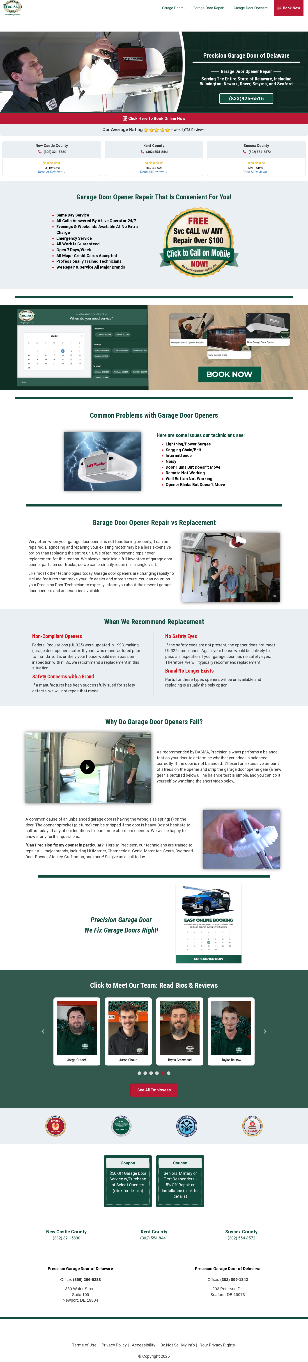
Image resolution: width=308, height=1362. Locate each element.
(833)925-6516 (246, 98)
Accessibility (143, 1345)
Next (264, 1031)
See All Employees (154, 1090)
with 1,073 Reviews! (190, 130)
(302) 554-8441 (157, 152)
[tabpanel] (77, 1030)
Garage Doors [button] (173, 8)
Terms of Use (84, 1345)
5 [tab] (163, 1073)
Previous (43, 1031)
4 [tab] (157, 1073)
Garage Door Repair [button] (209, 8)
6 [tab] (168, 1073)
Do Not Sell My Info (178, 1345)
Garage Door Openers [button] (251, 8)
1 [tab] (139, 1073)
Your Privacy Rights (217, 1345)
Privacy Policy (114, 1345)
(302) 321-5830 (55, 152)
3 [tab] (151, 1073)
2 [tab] (145, 1073)
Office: (80, 1279)
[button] (52, 165)
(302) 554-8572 (259, 152)
